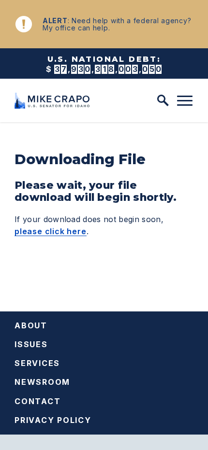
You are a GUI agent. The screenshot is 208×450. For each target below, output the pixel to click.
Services (37, 363)
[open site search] (163, 100)
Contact (37, 401)
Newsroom (42, 382)
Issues (31, 344)
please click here (51, 231)
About (31, 325)
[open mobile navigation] (184, 101)
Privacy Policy (53, 420)
